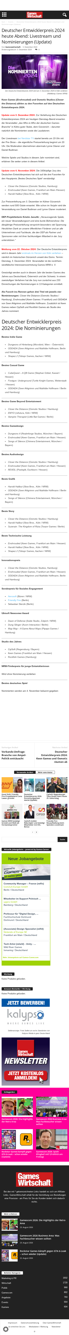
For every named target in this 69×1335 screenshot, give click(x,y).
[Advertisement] (34, 5)
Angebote (6, 1297)
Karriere (5, 1307)
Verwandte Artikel (25, 772)
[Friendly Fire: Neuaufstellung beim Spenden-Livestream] (57, 811)
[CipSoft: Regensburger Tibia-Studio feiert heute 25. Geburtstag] (57, 785)
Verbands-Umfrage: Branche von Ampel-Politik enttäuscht (14, 755)
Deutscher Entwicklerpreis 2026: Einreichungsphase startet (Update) (33, 797)
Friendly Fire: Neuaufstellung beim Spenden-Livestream (55, 823)
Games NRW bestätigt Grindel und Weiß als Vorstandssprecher (11, 823)
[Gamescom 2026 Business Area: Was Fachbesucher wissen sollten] (51, 1107)
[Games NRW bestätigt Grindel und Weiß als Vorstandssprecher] (12, 811)
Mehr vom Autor (45, 772)
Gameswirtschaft (13, 47)
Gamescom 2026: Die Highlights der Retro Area (17, 1120)
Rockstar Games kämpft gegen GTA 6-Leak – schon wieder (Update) (16, 1154)
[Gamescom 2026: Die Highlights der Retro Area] (17, 1107)
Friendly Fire (14, 600)
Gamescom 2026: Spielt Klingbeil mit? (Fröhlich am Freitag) (49, 1154)
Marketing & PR (9, 1278)
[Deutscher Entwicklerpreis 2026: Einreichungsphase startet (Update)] (34, 785)
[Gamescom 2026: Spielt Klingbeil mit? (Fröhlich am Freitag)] (51, 1139)
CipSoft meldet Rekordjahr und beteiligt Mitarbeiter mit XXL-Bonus (34, 824)
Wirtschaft (6, 1283)
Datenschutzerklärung (30, 1323)
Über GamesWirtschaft (52, 1323)
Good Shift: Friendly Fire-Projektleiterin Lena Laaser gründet (12, 796)
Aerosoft (12, 596)
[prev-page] (32, 832)
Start (3, 22)
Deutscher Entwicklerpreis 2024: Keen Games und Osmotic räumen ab (51, 756)
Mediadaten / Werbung (38, 1326)
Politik (4, 1288)
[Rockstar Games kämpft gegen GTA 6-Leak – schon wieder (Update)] (17, 1139)
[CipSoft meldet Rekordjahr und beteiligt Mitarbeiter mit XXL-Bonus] (34, 811)
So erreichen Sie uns (17, 1326)
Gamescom (7, 1293)
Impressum (12, 1323)
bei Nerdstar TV (26, 138)
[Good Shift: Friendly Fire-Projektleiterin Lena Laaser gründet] (12, 785)
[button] (6, 1329)
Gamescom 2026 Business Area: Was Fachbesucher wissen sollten (51, 1122)
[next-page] (36, 832)
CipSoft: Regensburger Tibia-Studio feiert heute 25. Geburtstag (57, 796)
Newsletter (56, 1326)
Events (10, 22)
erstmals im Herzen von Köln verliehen (41, 253)
